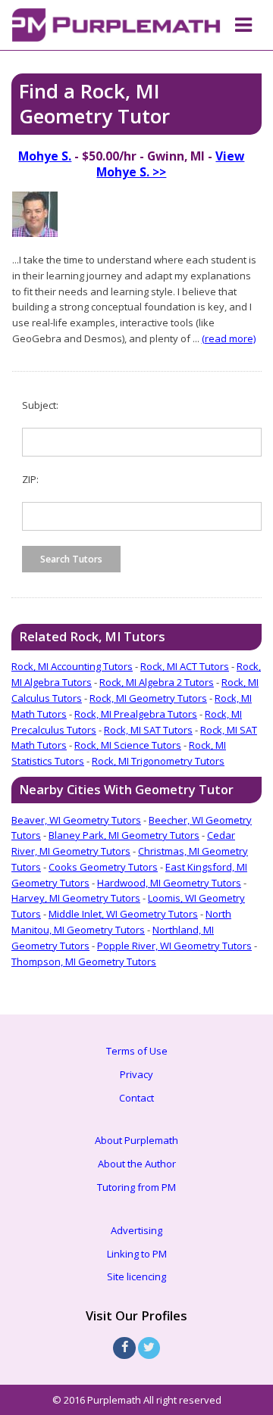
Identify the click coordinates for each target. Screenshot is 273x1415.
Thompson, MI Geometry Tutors (83, 961)
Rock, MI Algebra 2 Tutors (156, 682)
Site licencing (136, 1276)
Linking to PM (137, 1254)
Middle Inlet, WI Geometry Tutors (123, 914)
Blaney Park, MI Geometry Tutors (124, 835)
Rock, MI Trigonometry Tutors (158, 761)
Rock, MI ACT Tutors (184, 666)
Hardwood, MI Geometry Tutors (169, 883)
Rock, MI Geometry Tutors (148, 698)
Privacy (136, 1074)
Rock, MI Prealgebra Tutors (135, 714)
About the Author (137, 1163)
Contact (136, 1098)
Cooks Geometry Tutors (103, 867)
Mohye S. (44, 156)
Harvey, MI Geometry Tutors (75, 898)
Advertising (136, 1230)
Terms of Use (137, 1051)
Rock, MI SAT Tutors (148, 730)
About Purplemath (136, 1140)
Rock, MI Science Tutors (127, 745)
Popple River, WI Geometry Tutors (174, 945)
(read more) (229, 338)
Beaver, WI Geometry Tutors (76, 820)
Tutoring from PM (136, 1187)
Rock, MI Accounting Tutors (72, 666)
